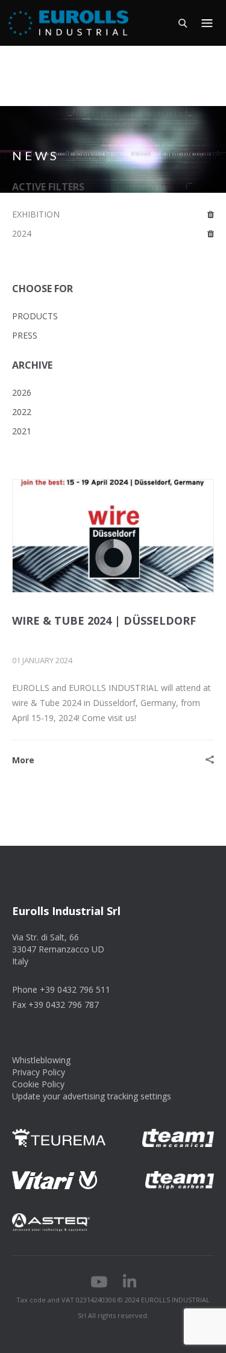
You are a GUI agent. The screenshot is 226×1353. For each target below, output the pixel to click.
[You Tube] (99, 1284)
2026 (21, 392)
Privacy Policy (38, 1072)
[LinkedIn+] (129, 1284)
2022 (21, 411)
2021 (21, 431)
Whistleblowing (41, 1060)
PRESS (24, 335)
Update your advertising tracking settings (91, 1096)
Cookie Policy (38, 1084)
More (23, 760)
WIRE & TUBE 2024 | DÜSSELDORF (104, 620)
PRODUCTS (35, 316)
